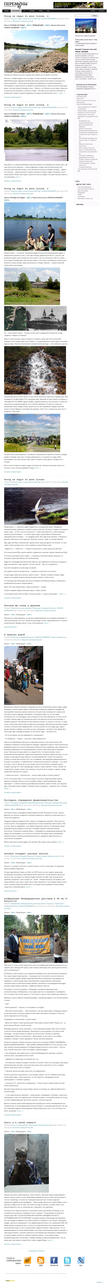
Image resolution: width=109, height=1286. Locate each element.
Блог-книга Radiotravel (84, 187)
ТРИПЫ (41, 10)
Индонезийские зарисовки (86, 111)
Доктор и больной (84, 128)
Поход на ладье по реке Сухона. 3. (27, 105)
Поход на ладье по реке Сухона (24, 479)
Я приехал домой (14, 635)
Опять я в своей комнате (20, 1122)
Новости (79, 98)
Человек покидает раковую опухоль (26, 853)
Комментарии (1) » (10, 891)
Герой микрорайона (85, 123)
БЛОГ (48, 10)
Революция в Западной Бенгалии (44, 608)
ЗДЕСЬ (29, 25)
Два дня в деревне (84, 125)
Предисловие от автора (85, 114)
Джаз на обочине (83, 191)
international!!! (80, 96)
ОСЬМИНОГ (81, 193)
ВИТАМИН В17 (83, 121)
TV (24, 10)
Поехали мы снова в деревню (22, 605)
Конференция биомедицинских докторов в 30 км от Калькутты (32, 903)
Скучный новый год (85, 161)
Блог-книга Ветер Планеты (86, 189)
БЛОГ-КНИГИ (16, 10)
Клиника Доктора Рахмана (87, 130)
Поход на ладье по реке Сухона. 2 (26, 188)
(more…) (62, 93)
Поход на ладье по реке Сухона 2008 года (25, 19)
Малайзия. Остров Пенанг (86, 112)
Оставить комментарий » (13, 97)
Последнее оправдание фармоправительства (31, 800)
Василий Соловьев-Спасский (23, 21)
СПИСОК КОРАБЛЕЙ (48, 19)
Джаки (81, 127)
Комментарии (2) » (10, 627)
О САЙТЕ (93, 10)
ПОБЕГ (80, 194)
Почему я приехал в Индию (87, 159)
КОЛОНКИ (32, 10)
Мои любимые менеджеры (87, 138)
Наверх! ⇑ (100, 1282)
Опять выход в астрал (85, 148)
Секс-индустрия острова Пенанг (87, 169)
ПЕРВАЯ (6, 10)
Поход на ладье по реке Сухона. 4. (27, 16)
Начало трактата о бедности (87, 140)
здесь (77, 79)
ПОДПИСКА (102, 10)
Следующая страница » (37, 1251)
